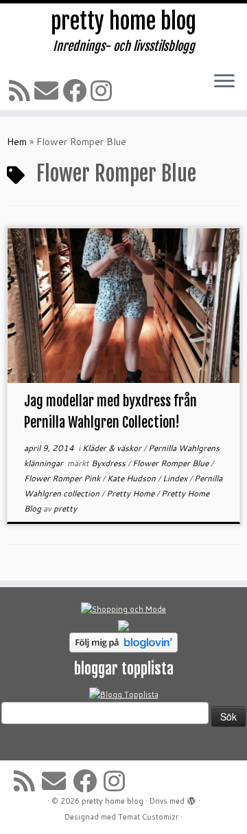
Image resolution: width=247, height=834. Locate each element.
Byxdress (109, 463)
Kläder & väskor (112, 448)
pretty (65, 508)
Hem (17, 142)
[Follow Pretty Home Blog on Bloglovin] (123, 642)
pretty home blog (123, 21)
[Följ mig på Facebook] (76, 90)
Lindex (176, 478)
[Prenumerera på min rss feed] (21, 90)
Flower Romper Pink (63, 478)
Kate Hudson (132, 478)
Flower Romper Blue (171, 463)
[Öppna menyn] (224, 82)
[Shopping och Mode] (123, 609)
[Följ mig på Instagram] (103, 90)
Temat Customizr (148, 816)
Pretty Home (131, 493)
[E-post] (48, 90)
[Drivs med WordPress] (191, 798)
